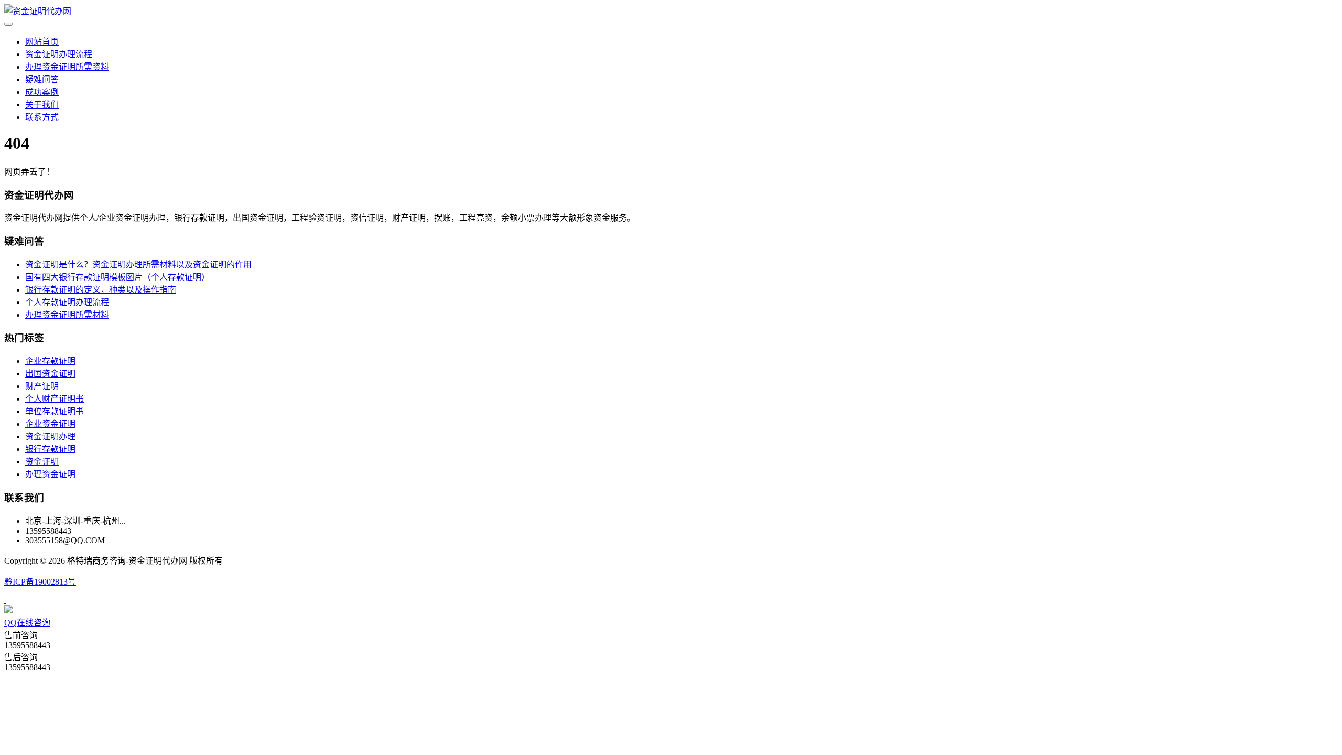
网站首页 (42, 41)
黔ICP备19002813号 (40, 581)
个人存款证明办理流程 (67, 302)
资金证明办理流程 (58, 54)
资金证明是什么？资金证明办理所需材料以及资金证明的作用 (138, 264)
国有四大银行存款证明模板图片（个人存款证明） (117, 277)
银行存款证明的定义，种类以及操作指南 (100, 289)
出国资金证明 (50, 373)
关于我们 (42, 104)
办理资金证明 (50, 474)
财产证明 (42, 386)
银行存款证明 (50, 449)
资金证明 (42, 461)
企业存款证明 (50, 361)
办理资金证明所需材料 (67, 314)
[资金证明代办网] (37, 11)
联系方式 (42, 117)
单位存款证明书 (54, 411)
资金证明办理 (50, 436)
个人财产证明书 (54, 398)
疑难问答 (42, 79)
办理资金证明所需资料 (67, 66)
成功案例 (42, 92)
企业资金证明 (50, 423)
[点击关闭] (5, 600)
